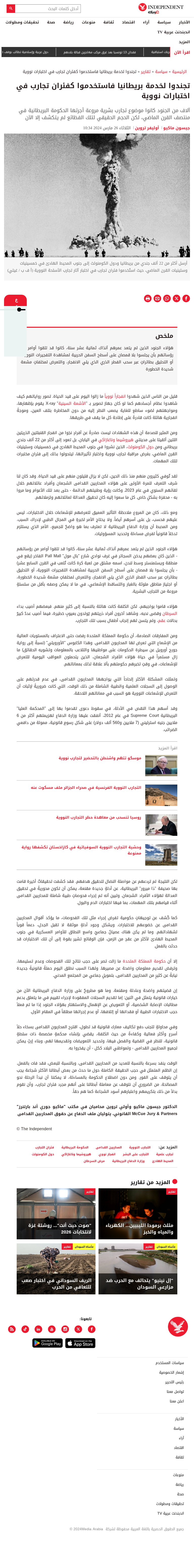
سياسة (164, 22)
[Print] (148, 298)
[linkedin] (38, 1329)
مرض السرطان (94, 1161)
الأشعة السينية (72, 403)
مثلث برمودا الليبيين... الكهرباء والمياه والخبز (139, 1228)
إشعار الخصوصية (171, 1372)
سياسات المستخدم (170, 1363)
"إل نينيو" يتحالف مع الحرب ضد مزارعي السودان (139, 1283)
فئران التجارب (44, 1147)
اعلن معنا (177, 1401)
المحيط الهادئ (162, 1161)
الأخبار (184, 22)
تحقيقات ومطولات (22, 22)
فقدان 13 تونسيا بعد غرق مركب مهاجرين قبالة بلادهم (120, 52)
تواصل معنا (175, 1392)
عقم (161, 620)
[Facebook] (91, 1329)
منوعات (88, 22)
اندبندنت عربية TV (173, 32)
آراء (146, 22)
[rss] (12, 1329)
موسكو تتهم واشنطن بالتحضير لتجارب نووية (100, 758)
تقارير (146, 72)
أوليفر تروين (147, 128)
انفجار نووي (107, 1154)
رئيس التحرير (174, 1382)
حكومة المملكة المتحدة (144, 961)
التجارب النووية (140, 1147)
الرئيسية (179, 72)
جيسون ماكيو (176, 128)
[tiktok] (25, 1329)
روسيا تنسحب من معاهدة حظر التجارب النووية (98, 817)
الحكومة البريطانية (74, 1147)
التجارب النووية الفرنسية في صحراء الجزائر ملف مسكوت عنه (86, 788)
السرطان (169, 613)
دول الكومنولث (141, 447)
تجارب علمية (164, 1154)
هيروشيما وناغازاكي (115, 440)
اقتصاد (128, 22)
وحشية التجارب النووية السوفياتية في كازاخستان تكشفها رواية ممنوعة (81, 850)
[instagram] (65, 1329)
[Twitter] (78, 1329)
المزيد (184, 41)
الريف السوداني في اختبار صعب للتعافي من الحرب (56, 1283)
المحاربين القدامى (109, 1147)
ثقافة (108, 22)
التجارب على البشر (136, 1154)
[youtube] (52, 1329)
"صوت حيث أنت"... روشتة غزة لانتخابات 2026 (59, 1228)
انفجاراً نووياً (115, 396)
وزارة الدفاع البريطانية (128, 1161)
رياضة (68, 22)
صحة (51, 22)
